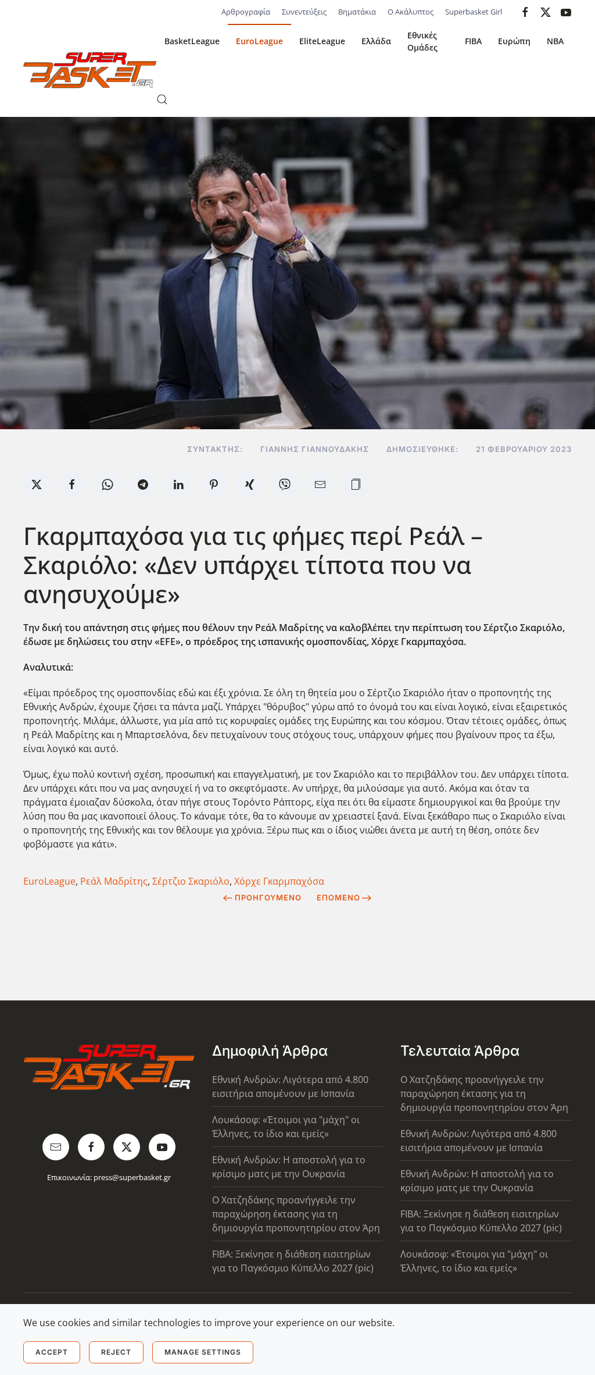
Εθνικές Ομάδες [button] (422, 41)
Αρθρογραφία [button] (245, 11)
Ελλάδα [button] (376, 41)
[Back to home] (89, 70)
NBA (555, 41)
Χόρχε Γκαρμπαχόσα (279, 881)
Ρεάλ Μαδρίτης (114, 881)
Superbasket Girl (473, 11)
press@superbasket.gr (132, 1177)
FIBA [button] (473, 41)
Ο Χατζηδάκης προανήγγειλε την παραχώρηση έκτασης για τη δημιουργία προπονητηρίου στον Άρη (296, 1214)
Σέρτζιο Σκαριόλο (191, 881)
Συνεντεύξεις (304, 11)
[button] (162, 99)
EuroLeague (259, 41)
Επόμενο (338, 897)
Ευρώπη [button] (514, 41)
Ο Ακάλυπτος (410, 11)
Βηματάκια (357, 11)
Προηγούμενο (268, 897)
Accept (51, 1352)
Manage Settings (202, 1352)
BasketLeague (192, 41)
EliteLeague (322, 41)
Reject (116, 1352)
